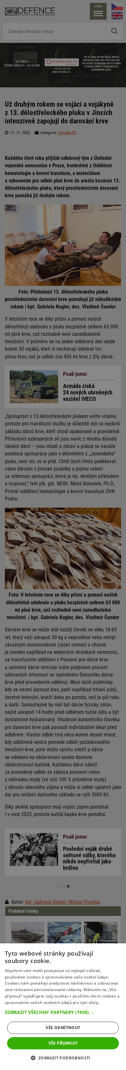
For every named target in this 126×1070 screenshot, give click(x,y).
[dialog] (63, 1006)
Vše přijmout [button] (63, 1043)
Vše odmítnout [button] (63, 1027)
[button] (63, 1012)
